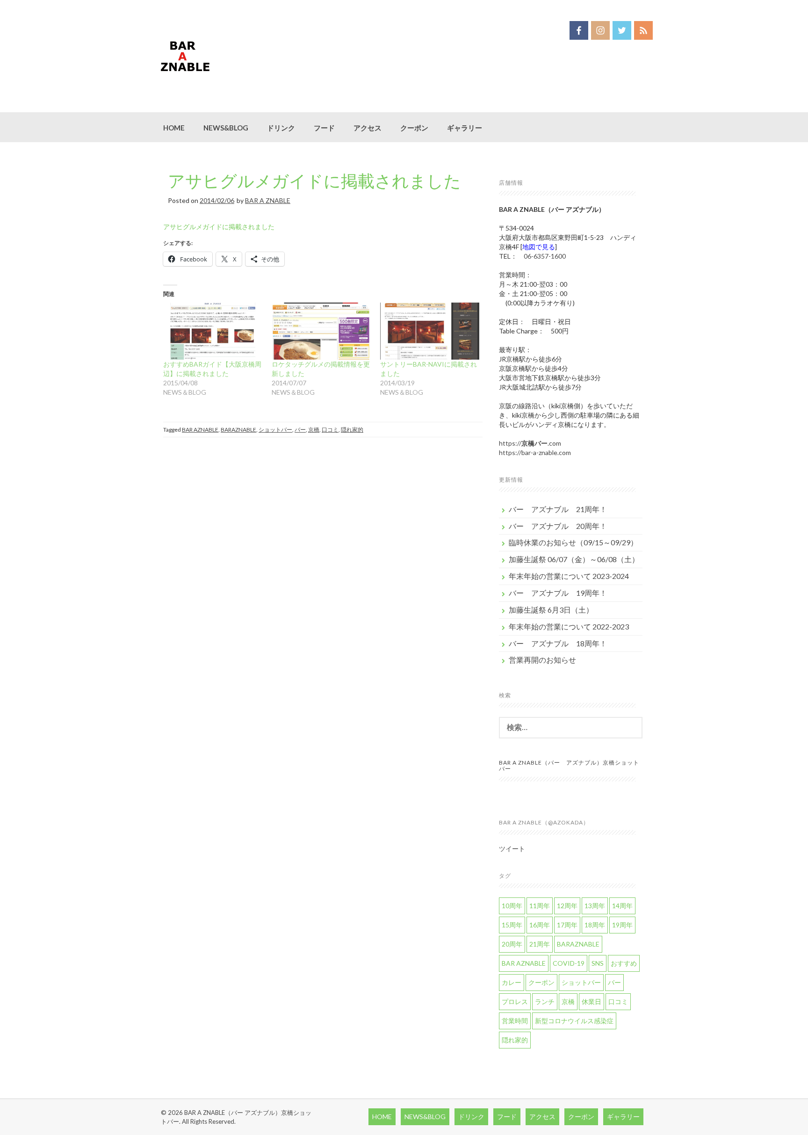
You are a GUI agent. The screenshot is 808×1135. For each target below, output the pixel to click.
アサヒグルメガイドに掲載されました (314, 180)
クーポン (414, 127)
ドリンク (281, 127)
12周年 (567, 906)
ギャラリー (464, 127)
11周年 (539, 906)
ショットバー (275, 429)
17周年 (567, 925)
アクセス (368, 127)
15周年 (512, 925)
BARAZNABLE (238, 429)
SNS (598, 963)
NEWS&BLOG (225, 127)
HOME (174, 127)
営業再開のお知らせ (542, 659)
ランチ (545, 1001)
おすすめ (624, 963)
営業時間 (515, 1021)
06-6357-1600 (545, 256)
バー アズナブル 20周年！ (558, 525)
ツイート (512, 849)
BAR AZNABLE (200, 429)
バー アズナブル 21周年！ (558, 509)
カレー (511, 982)
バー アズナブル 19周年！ (558, 592)
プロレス (515, 1001)
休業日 (591, 1001)
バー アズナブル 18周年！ (558, 643)
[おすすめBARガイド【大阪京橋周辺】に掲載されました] (212, 331)
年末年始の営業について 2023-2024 (569, 575)
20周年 (512, 944)
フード (324, 127)
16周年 (539, 925)
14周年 (622, 906)
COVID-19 (568, 963)
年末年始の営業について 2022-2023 (569, 626)
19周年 (622, 925)
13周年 (594, 906)
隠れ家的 (352, 429)
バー (300, 429)
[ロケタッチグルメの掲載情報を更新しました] (321, 331)
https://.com (530, 443)
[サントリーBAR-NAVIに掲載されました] (429, 331)
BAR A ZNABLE (267, 200)
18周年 (594, 925)
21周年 (539, 944)
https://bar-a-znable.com (535, 452)
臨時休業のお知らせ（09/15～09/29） (573, 542)
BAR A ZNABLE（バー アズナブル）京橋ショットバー (569, 765)
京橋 (313, 429)
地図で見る (538, 247)
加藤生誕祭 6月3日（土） (551, 609)
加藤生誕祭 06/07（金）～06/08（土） (574, 559)
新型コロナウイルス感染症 (574, 1021)
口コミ (330, 429)
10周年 (512, 906)
